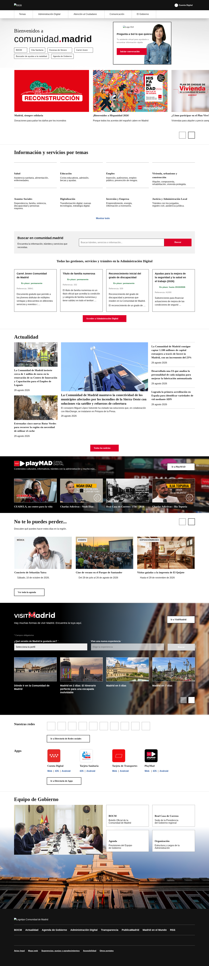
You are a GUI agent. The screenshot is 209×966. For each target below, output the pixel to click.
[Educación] (81, 175)
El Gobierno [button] (143, 14)
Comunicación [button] (117, 14)
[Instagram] (27, 940)
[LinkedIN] (52, 940)
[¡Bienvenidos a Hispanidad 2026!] (130, 97)
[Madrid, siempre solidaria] (51, 97)
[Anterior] (182, 135)
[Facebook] (18, 940)
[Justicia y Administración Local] (173, 200)
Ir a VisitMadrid (178, 619)
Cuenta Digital (186, 5)
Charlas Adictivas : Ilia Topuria (169, 506)
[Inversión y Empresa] (127, 200)
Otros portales (107, 951)
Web (49, 771)
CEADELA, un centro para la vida (33, 506)
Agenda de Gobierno (62, 56)
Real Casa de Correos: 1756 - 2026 (125, 506)
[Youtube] (44, 940)
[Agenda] (144, 841)
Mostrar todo (103, 218)
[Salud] (35, 175)
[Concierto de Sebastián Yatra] (43, 558)
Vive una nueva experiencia (106, 641)
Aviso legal (19, 951)
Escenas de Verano (58, 50)
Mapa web (33, 951)
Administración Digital (84, 930)
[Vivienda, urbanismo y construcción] (173, 175)
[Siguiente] (191, 135)
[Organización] (191, 841)
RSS (172, 930)
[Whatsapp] (61, 940)
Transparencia (109, 930)
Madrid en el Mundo (155, 930)
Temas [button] (22, 14)
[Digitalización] (81, 200)
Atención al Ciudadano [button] (85, 14)
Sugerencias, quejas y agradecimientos (60, 951)
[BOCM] (144, 815)
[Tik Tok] (69, 940)
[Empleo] (127, 175)
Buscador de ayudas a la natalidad (31, 56)
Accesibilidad (89, 951)
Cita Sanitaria (37, 50)
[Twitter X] (35, 940)
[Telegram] (86, 940)
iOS (57, 771)
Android (66, 771)
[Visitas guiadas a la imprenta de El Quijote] (166, 558)
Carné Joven (82, 50)
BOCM (19, 50)
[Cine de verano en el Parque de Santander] (104, 558)
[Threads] (95, 940)
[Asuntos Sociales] (35, 200)
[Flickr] (78, 940)
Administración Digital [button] (49, 14)
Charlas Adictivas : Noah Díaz (76, 506)
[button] (132, 51)
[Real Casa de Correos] (191, 815)
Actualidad (31, 930)
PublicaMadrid (130, 930)
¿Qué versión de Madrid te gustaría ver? (36, 641)
